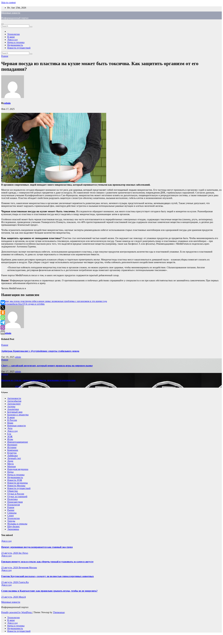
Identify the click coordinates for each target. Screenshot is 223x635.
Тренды (11, 521)
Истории (11, 447)
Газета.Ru (24, 582)
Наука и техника (15, 42)
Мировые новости (10, 13)
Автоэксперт (14, 403)
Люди (10, 461)
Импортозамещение (17, 442)
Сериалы (12, 513)
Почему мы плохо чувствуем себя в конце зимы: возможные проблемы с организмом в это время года (54, 301)
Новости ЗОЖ (14, 480)
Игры (10, 439)
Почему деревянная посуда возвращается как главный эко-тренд (37, 547)
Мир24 (22, 597)
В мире (11, 37)
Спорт (10, 515)
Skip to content (8, 2)
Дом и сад (12, 39)
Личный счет (14, 458)
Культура (12, 453)
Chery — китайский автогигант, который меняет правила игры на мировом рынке (47, 365)
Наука (10, 472)
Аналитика (13, 409)
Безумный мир (14, 412)
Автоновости (14, 398)
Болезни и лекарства (18, 414)
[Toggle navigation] (2, 23)
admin (7, 103)
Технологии (13, 34)
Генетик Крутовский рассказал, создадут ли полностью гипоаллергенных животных (47, 576)
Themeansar (58, 612)
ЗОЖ (9, 436)
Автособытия (14, 401)
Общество (12, 491)
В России (12, 420)
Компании (12, 450)
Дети (9, 428)
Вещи (10, 423)
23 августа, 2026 (10, 553)
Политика (12, 499)
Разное (4, 56)
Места (10, 463)
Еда (9, 433)
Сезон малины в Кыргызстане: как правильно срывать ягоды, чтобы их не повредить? (49, 591)
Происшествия (15, 502)
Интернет (12, 444)
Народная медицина (17, 469)
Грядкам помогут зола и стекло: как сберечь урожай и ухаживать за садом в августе (47, 561)
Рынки (10, 510)
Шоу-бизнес (13, 526)
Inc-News (23, 553)
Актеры (11, 406)
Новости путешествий (18, 48)
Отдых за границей (17, 496)
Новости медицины (17, 483)
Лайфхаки (12, 455)
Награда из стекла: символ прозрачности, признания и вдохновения (38, 380)
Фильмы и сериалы (17, 523)
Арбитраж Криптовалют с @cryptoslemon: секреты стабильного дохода (40, 351)
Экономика (13, 529)
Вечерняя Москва (28, 567)
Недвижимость (15, 45)
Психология (13, 504)
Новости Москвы (16, 485)
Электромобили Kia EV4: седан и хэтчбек (23, 304)
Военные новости (16, 425)
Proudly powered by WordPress (16, 612)
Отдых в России (15, 493)
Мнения (11, 466)
